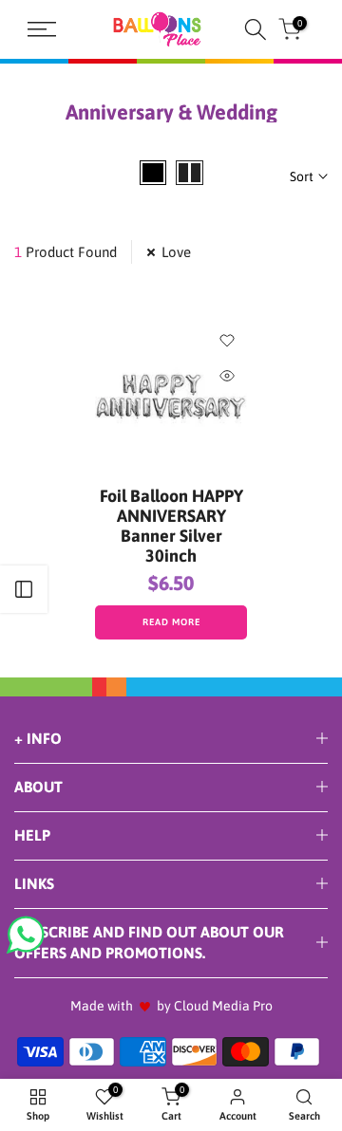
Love (176, 252)
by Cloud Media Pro (215, 1005)
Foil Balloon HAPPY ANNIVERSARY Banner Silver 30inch (171, 526)
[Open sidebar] (24, 589)
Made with (101, 1005)
